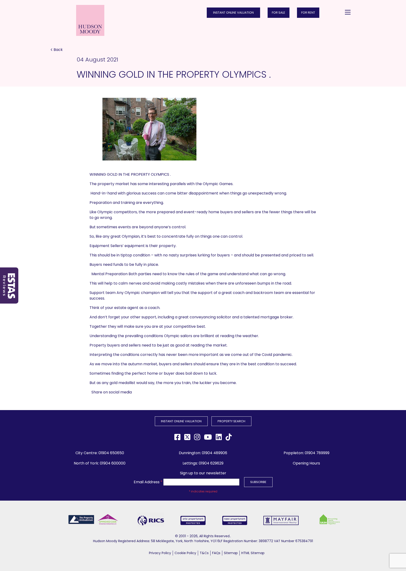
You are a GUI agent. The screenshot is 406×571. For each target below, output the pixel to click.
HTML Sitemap (253, 553)
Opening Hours (306, 463)
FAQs (216, 553)
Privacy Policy (160, 553)
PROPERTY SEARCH (231, 421)
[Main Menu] (347, 12)
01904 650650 (111, 453)
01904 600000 (112, 463)
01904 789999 (317, 453)
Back (58, 49)
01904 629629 (211, 463)
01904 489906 (214, 453)
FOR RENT (308, 12)
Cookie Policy (185, 553)
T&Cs (204, 553)
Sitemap (231, 553)
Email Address (148, 482)
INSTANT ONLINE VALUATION (233, 12)
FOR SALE (278, 12)
